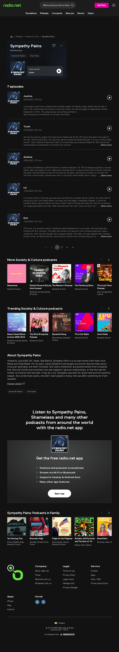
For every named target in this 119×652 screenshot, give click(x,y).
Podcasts (44, 13)
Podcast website (14, 384)
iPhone (10, 601)
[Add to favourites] (54, 45)
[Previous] (101, 259)
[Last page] (73, 247)
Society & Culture (19, 56)
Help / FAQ (95, 579)
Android (10, 609)
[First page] (46, 247)
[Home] (11, 36)
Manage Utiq (68, 583)
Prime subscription (99, 583)
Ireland (61, 623)
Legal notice (68, 579)
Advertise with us (43, 579)
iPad (9, 605)
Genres (80, 13)
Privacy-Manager (70, 588)
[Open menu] (114, 5)
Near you (70, 13)
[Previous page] (52, 247)
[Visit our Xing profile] (43, 601)
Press (37, 575)
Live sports (57, 13)
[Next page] (67, 247)
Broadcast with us (43, 583)
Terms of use (69, 571)
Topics (91, 13)
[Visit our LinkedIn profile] (37, 601)
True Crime (34, 56)
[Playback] (59, 71)
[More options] (61, 45)
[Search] (72, 5)
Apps (93, 575)
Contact (94, 571)
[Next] (109, 259)
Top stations (31, 13)
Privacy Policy (69, 575)
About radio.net (42, 571)
